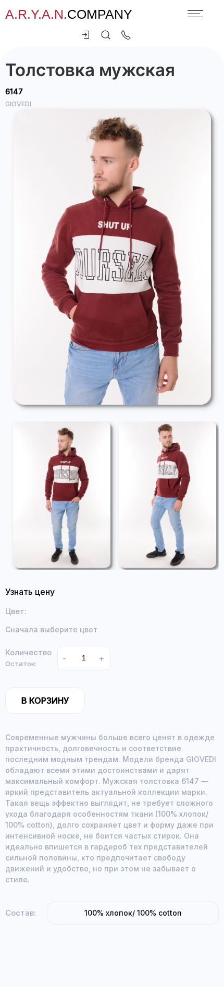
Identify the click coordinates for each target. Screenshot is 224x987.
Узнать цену (30, 591)
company (68, 14)
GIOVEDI (18, 104)
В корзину (45, 700)
